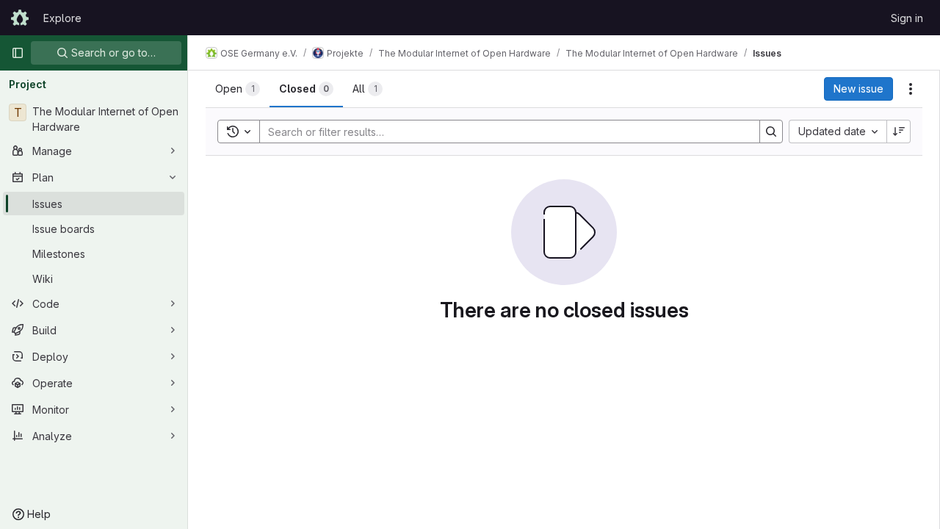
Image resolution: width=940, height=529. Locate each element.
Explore (62, 18)
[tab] (238, 89)
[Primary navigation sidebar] (17, 53)
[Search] (771, 131)
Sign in (907, 18)
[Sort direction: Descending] (899, 131)
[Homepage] (20, 17)
